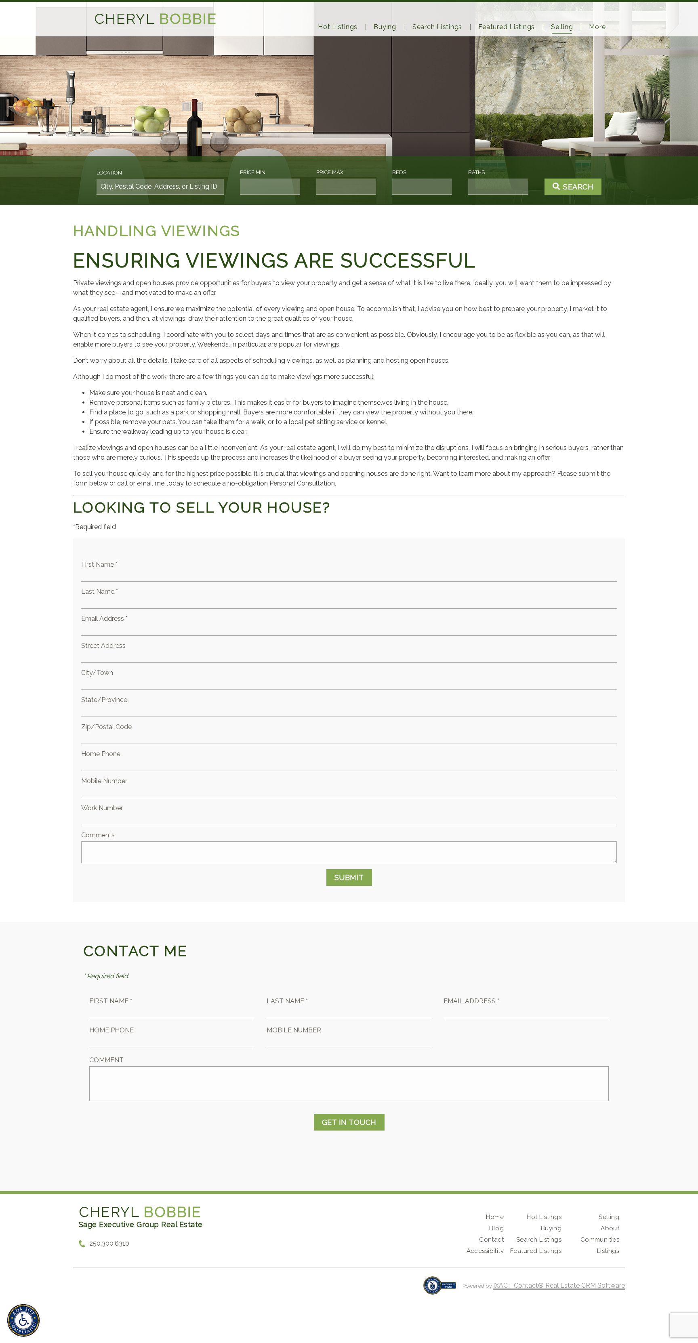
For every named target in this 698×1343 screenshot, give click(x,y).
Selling (562, 27)
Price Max (329, 172)
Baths (476, 172)
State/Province (104, 700)
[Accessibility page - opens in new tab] (440, 1289)
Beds (399, 172)
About (610, 1228)
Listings (608, 1251)
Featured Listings (506, 27)
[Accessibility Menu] (23, 1320)
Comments (98, 835)
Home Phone (100, 754)
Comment (106, 1060)
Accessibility (485, 1251)
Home (495, 1217)
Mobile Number (104, 781)
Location (109, 173)
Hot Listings (337, 27)
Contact (491, 1239)
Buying (385, 27)
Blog (496, 1228)
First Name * (99, 564)
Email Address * (104, 618)
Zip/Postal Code (106, 727)
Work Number (102, 808)
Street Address (103, 645)
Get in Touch (349, 1122)
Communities (600, 1239)
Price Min (252, 172)
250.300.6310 (109, 1243)
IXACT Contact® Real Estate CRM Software (559, 1285)
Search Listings (437, 27)
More (597, 27)
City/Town (97, 673)
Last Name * (99, 591)
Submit (349, 877)
